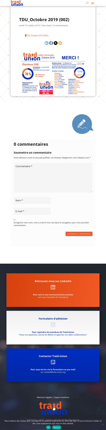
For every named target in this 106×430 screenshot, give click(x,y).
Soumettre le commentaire (78, 233)
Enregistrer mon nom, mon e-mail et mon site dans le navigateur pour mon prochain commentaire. (51, 224)
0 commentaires (61, 25)
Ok (48, 427)
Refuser (56, 427)
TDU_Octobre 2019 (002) (37, 35)
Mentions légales (44, 397)
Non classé (46, 25)
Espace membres (61, 397)
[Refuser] (102, 424)
